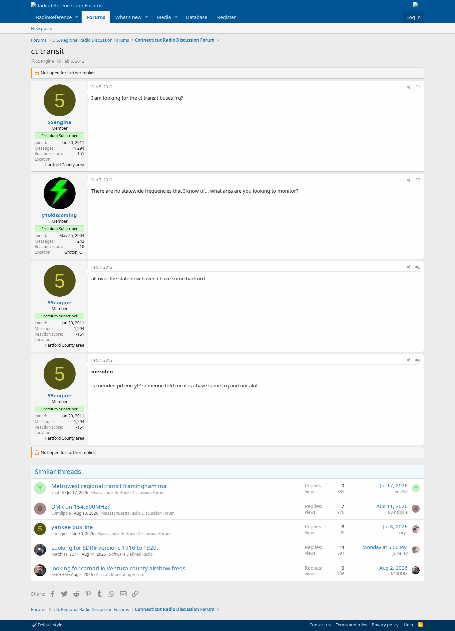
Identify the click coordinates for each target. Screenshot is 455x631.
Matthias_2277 (65, 554)
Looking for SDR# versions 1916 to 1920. (104, 547)
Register (226, 17)
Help (408, 625)
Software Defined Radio (131, 554)
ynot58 (57, 492)
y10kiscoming (59, 215)
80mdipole (61, 513)
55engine (45, 61)
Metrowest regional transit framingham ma (109, 486)
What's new (128, 17)
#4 (417, 360)
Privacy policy (385, 625)
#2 (417, 180)
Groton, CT (74, 252)
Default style (49, 625)
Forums (96, 17)
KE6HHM (59, 574)
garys (402, 532)
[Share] (409, 87)
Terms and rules (351, 625)
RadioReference (54, 17)
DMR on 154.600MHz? (80, 506)
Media (164, 17)
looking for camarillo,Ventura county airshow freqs (118, 568)
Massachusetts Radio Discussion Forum (128, 492)
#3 (417, 267)
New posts (41, 28)
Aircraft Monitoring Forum (120, 574)
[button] (77, 17)
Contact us (320, 625)
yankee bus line (72, 527)
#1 (417, 87)
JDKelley (400, 553)
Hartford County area (64, 165)
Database (196, 17)
